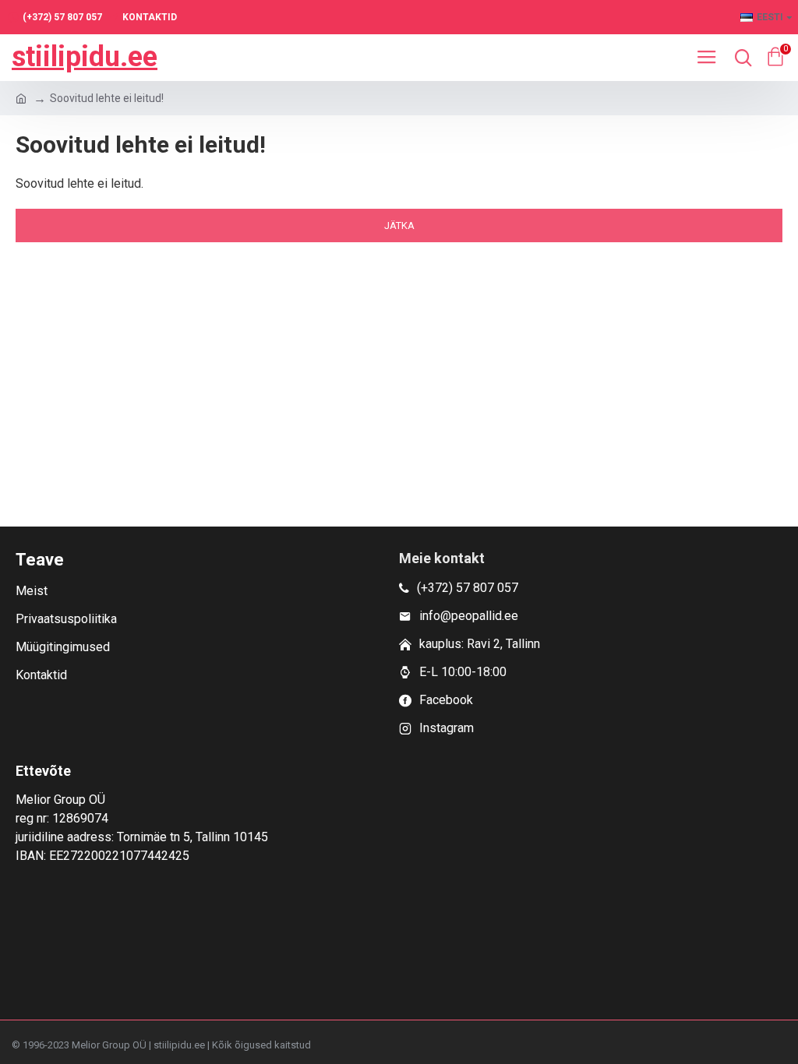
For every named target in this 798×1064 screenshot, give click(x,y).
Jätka (399, 225)
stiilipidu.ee (84, 57)
